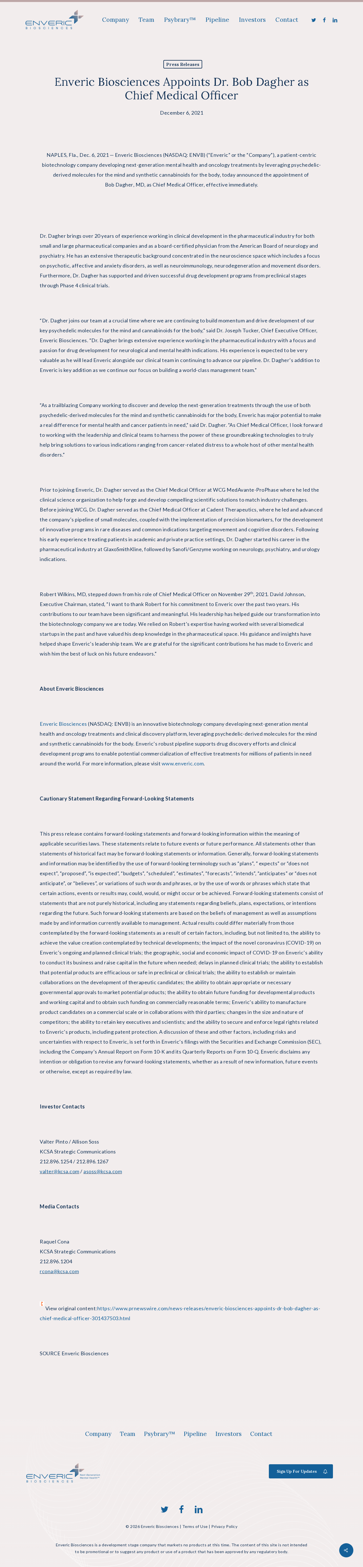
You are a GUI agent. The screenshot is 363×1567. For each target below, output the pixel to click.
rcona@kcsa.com (59, 1271)
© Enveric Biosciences (152, 1526)
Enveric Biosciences (138, 155)
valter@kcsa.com (59, 1171)
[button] (98, 1434)
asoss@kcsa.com (102, 1171)
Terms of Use (195, 1526)
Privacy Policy (224, 1526)
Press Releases (182, 64)
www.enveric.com (183, 763)
